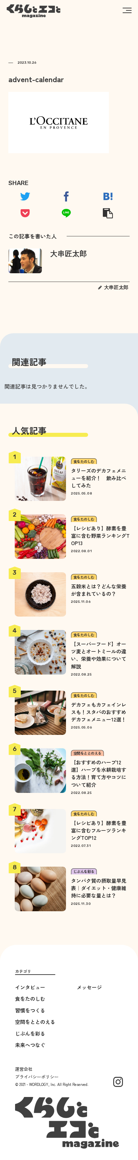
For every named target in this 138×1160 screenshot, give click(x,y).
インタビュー (30, 987)
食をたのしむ (30, 998)
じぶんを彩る (30, 1033)
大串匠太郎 (68, 253)
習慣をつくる (30, 1010)
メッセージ (89, 987)
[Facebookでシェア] (66, 196)
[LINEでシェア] (66, 213)
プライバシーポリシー (37, 1077)
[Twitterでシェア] (25, 196)
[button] (127, 10)
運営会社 (23, 1069)
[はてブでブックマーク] (108, 196)
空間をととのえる (35, 1021)
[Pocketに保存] (25, 213)
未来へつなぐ (30, 1044)
